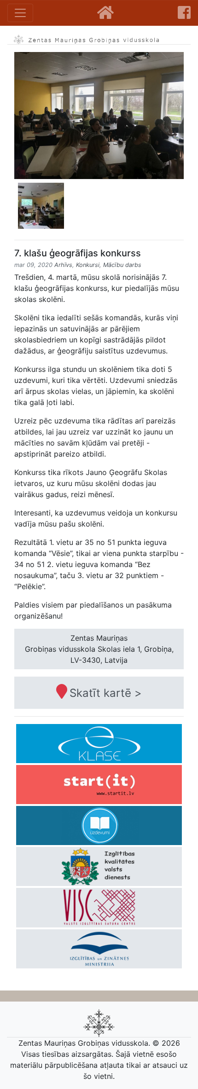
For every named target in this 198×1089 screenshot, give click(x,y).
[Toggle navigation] (20, 13)
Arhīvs (63, 264)
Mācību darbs (122, 264)
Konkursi (87, 264)
